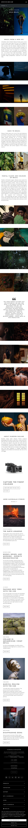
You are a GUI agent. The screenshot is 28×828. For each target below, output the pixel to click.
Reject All (14, 822)
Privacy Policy (21, 756)
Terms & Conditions (13, 756)
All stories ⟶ (14, 501)
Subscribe (14, 772)
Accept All (14, 825)
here (5, 451)
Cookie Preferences (14, 820)
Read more (6, 606)
